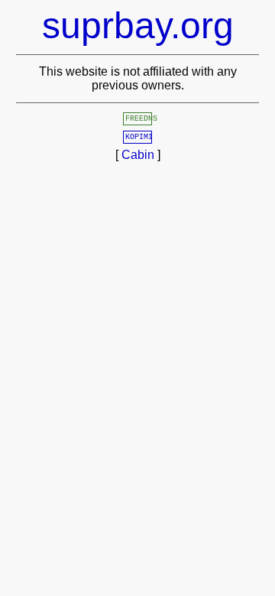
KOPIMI (139, 137)
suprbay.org (138, 25)
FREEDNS (141, 119)
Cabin (137, 154)
